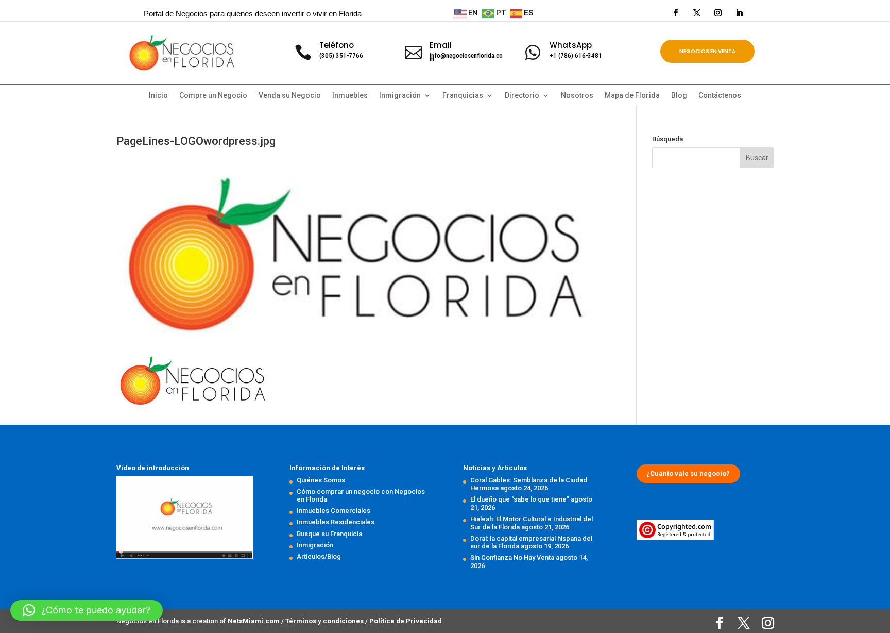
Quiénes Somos (321, 480)
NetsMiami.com (254, 621)
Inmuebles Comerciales (333, 510)
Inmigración (315, 545)
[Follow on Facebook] (676, 13)
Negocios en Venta (707, 51)
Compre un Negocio (213, 95)
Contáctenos (719, 95)
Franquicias (462, 95)
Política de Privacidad (405, 621)
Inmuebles (350, 95)
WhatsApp (571, 45)
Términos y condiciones (325, 621)
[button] (86, 610)
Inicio (158, 95)
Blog (679, 95)
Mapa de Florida (632, 95)
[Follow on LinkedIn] (739, 13)
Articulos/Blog (319, 556)
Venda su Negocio (290, 95)
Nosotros (577, 95)
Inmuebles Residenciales (335, 522)
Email (441, 45)
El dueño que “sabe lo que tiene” (519, 499)
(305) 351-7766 (341, 55)
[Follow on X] (697, 13)
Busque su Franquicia (329, 534)
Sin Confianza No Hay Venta (512, 557)
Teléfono (336, 45)
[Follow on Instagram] (718, 13)
